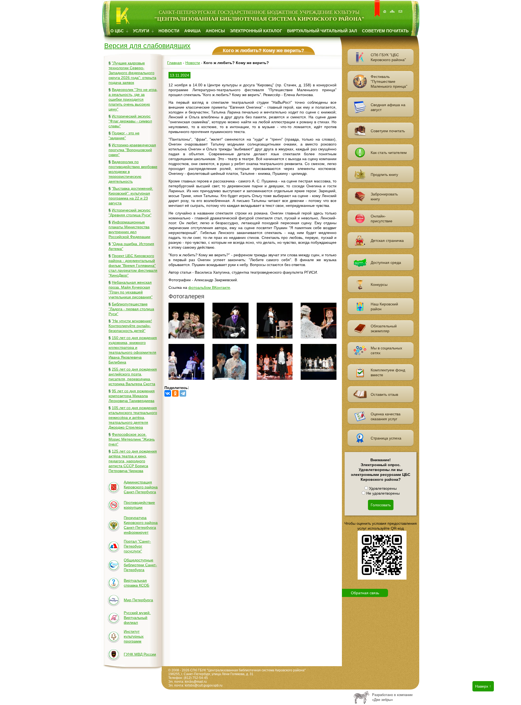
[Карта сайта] (393, 8)
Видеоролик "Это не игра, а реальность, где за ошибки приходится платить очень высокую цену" (133, 99)
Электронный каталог (256, 31)
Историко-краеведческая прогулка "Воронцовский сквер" (132, 150)
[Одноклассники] (175, 393)
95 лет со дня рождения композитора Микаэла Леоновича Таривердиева (132, 396)
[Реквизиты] (401, 8)
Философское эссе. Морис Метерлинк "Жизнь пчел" (132, 439)
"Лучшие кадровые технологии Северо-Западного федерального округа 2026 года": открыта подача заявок (132, 73)
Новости (168, 31)
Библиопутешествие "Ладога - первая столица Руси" (131, 309)
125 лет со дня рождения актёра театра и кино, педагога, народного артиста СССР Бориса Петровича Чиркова (133, 461)
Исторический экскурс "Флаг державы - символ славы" (130, 121)
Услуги (141, 31)
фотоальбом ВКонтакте (209, 287)
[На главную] (385, 8)
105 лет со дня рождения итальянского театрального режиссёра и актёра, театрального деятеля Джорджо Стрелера (133, 417)
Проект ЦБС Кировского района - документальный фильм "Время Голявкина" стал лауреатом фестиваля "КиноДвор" (133, 265)
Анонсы (215, 31)
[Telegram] (183, 393)
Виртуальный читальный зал (322, 31)
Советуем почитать (386, 31)
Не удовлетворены (382, 493)
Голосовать (381, 505)
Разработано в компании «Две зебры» (392, 697)
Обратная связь (365, 593)
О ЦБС (117, 31)
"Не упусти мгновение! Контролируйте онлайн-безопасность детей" (130, 326)
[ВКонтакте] (167, 393)
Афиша (192, 31)
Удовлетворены (382, 488)
